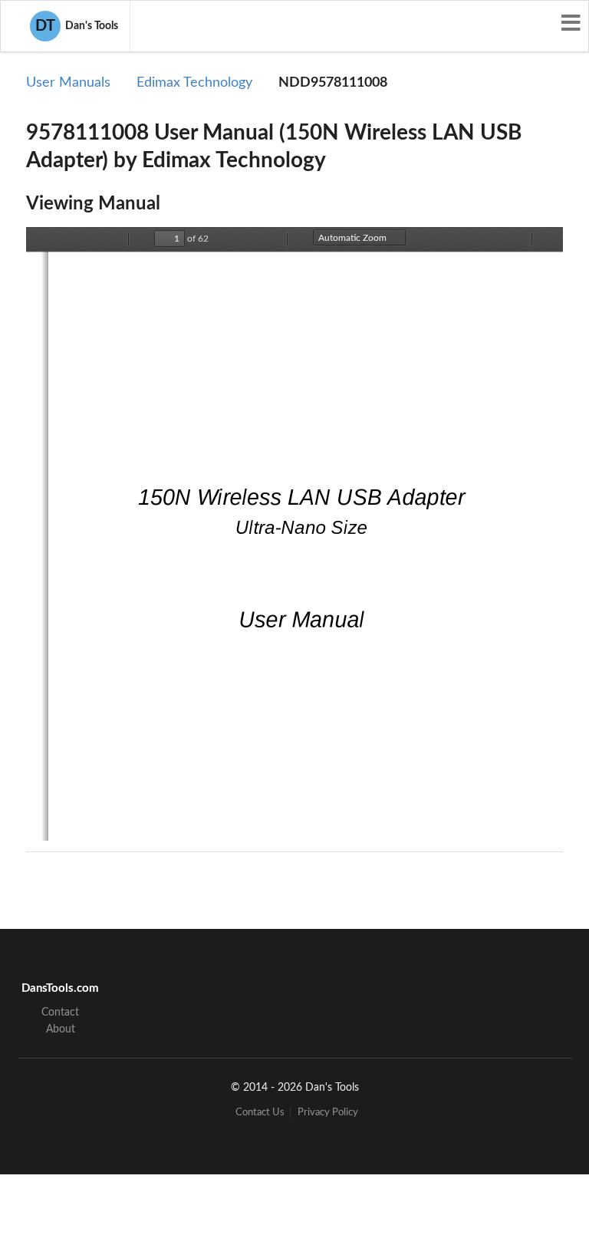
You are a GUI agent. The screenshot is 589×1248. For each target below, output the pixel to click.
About (60, 1029)
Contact (60, 1012)
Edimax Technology (194, 83)
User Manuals (68, 83)
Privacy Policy (328, 1113)
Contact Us (260, 1113)
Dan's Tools (76, 26)
